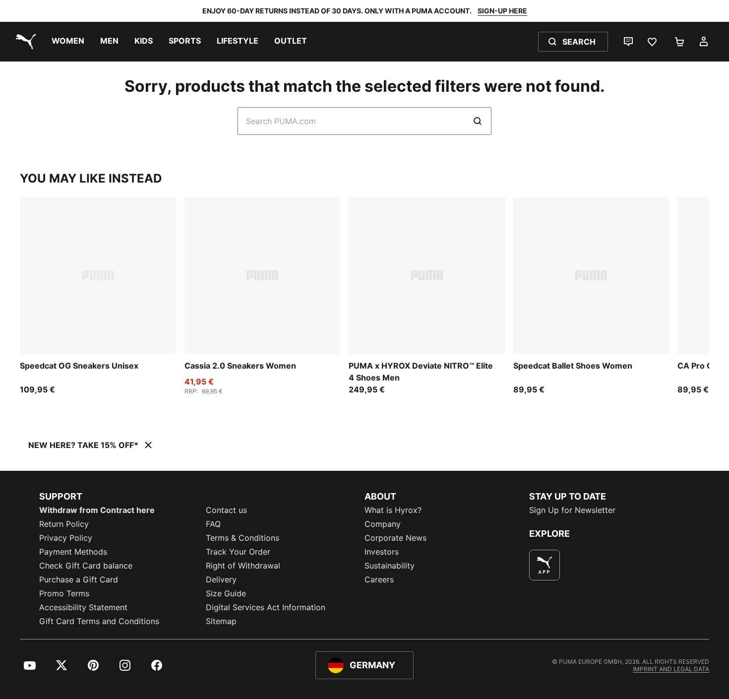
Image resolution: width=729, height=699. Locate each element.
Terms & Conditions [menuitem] (242, 538)
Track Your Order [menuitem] (238, 552)
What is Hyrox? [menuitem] (393, 510)
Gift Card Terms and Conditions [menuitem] (99, 621)
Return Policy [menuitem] (64, 524)
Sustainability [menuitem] (389, 566)
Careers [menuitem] (379, 579)
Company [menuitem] (382, 524)
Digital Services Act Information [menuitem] (265, 607)
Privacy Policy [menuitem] (65, 538)
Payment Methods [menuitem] (73, 552)
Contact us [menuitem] (226, 510)
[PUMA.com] (24, 42)
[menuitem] (68, 42)
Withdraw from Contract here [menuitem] (97, 510)
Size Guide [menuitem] (226, 593)
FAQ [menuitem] (213, 524)
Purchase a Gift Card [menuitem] (78, 579)
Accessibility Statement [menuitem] (83, 607)
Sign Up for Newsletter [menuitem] (572, 510)
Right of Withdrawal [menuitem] (243, 566)
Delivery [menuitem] (221, 579)
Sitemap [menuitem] (221, 621)
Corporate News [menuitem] (395, 538)
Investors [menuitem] (381, 552)
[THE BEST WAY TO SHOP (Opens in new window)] (544, 565)
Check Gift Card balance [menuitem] (85, 566)
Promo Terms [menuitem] (64, 593)
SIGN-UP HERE (502, 10)
